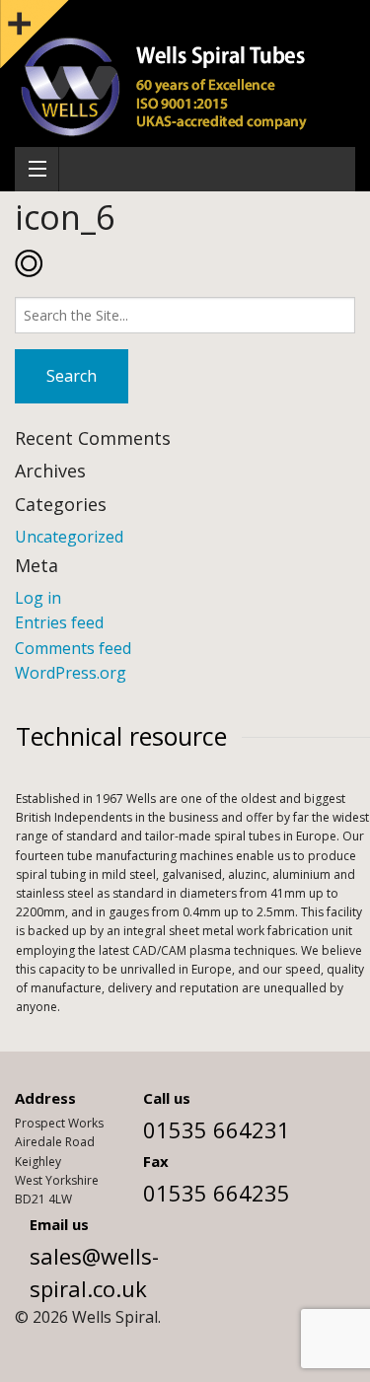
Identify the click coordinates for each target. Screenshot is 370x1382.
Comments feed (73, 648)
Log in (38, 598)
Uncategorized (69, 536)
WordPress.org (70, 673)
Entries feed (59, 622)
